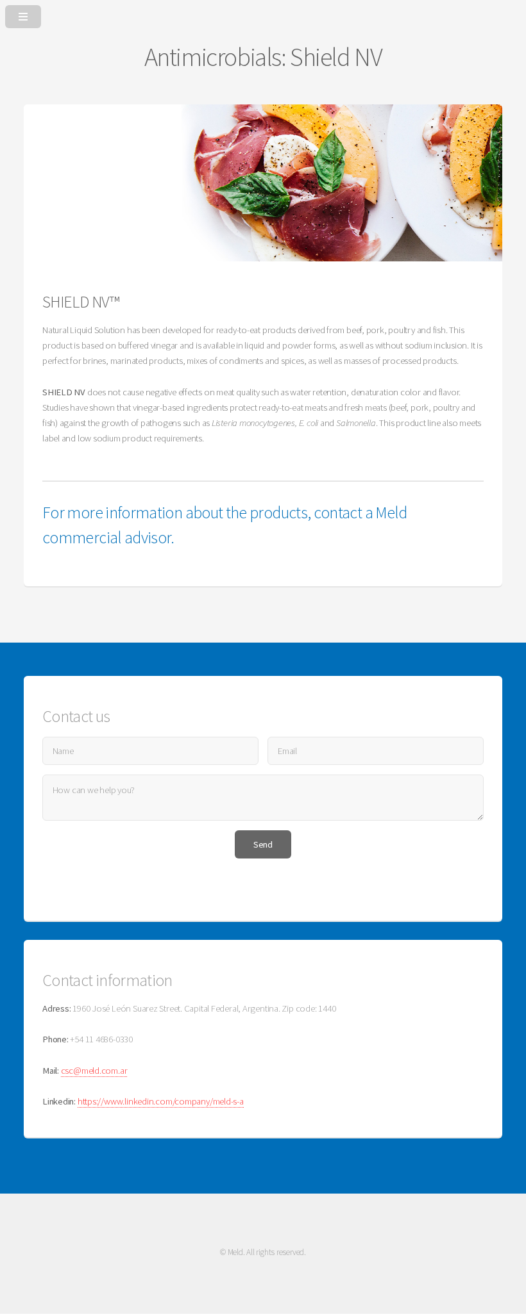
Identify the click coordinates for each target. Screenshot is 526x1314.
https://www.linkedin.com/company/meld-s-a (161, 1101)
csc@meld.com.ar (94, 1070)
